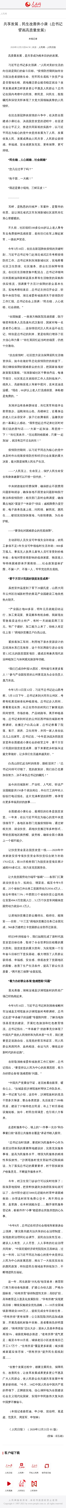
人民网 (3, 14)
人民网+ (21, 1473)
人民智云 (21, 1491)
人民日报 (8, 1473)
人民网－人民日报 (47, 47)
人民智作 (33, 1491)
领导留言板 (46, 1473)
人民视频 (8, 1491)
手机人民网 (33, 1473)
